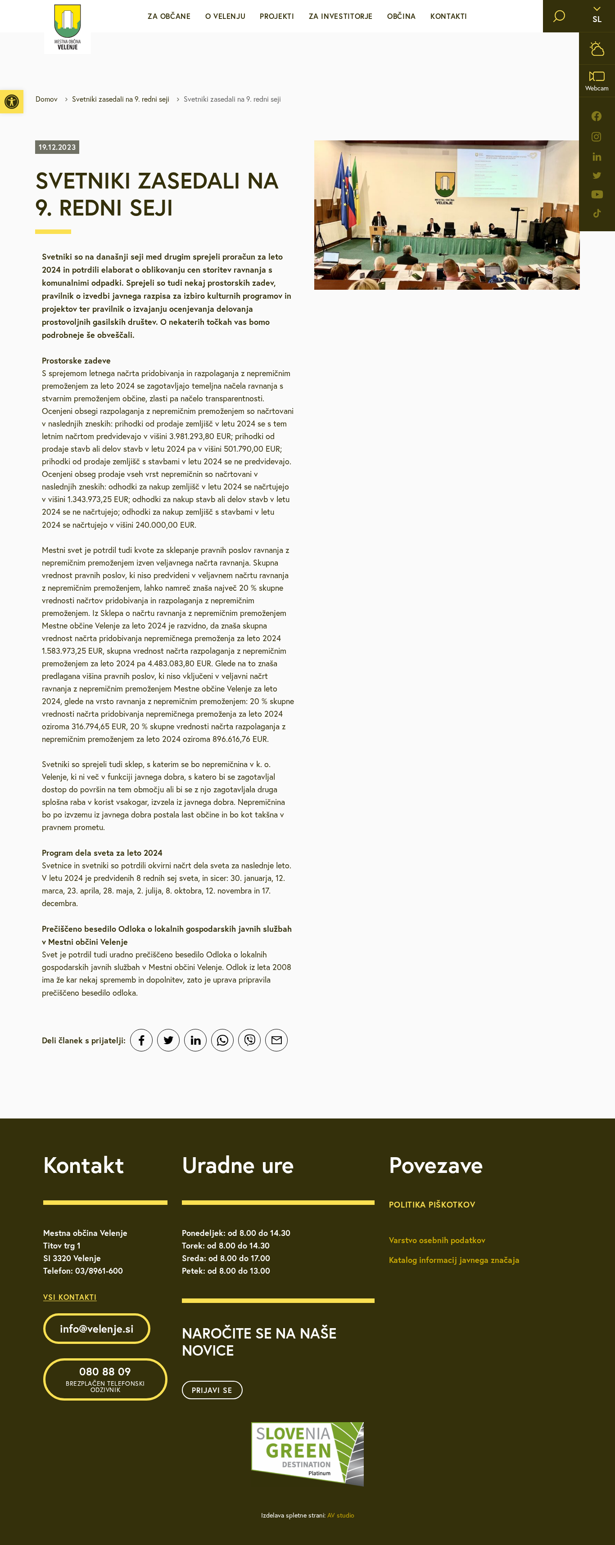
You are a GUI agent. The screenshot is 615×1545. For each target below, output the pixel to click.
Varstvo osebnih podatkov (437, 1240)
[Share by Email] (276, 1040)
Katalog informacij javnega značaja (454, 1259)
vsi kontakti (70, 1297)
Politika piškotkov (432, 1204)
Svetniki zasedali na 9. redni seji (120, 98)
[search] (559, 16)
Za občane (169, 16)
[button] (11, 101)
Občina (401, 16)
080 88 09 (105, 1379)
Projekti (277, 16)
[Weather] (597, 48)
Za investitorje (341, 16)
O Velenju (225, 16)
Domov (47, 98)
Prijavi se (212, 1390)
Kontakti (448, 16)
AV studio (340, 1515)
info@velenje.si (97, 1328)
